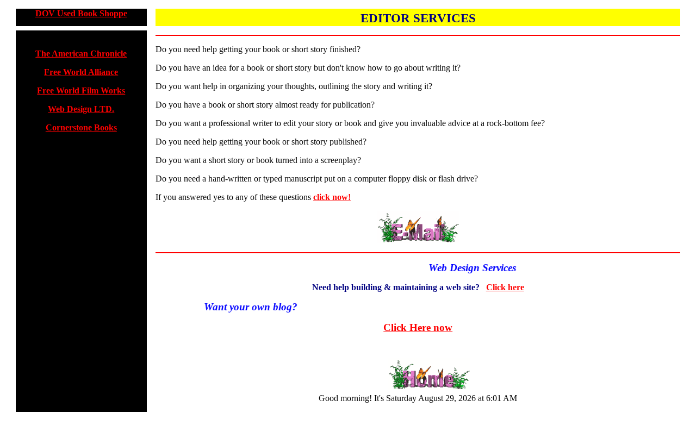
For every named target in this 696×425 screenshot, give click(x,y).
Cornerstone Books (81, 127)
